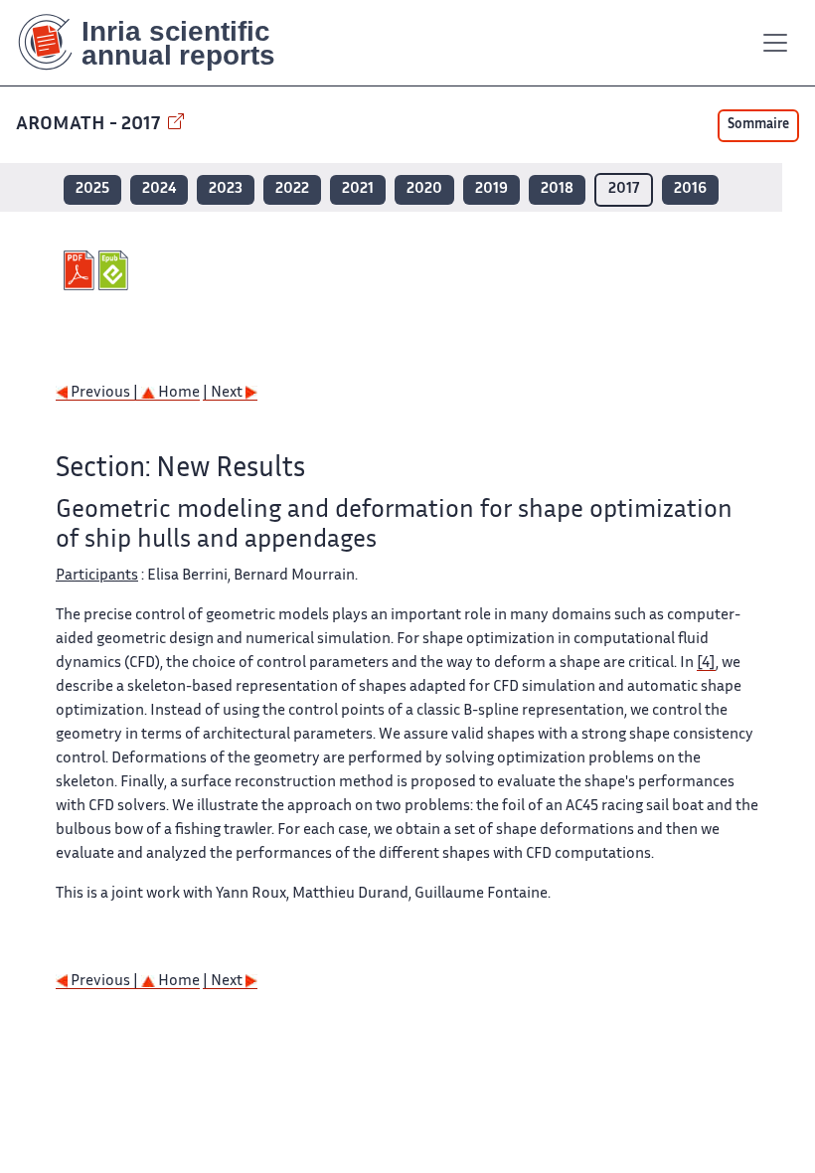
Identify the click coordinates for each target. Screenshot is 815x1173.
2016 (690, 189)
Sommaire (758, 125)
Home (177, 393)
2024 (159, 189)
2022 (292, 189)
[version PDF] (81, 270)
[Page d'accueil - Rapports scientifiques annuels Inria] (160, 43)
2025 (92, 189)
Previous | (104, 393)
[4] (706, 663)
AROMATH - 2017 (90, 124)
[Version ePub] (115, 270)
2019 (491, 189)
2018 (557, 189)
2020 (424, 189)
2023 (226, 189)
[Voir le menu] (775, 43)
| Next (224, 393)
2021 (358, 189)
